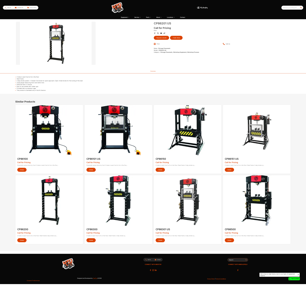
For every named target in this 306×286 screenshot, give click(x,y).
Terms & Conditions (221, 278)
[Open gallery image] (56, 43)
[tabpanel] (84, 43)
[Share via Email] (161, 33)
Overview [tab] (153, 71)
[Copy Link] (164, 33)
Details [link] (22, 170)
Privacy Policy (211, 278)
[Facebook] (150, 270)
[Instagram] (153, 270)
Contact (182, 17)
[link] (31, 7)
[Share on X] (158, 33)
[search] (301, 7)
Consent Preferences (33, 280)
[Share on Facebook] (155, 33)
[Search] (246, 260)
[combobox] (292, 8)
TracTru (95, 278)
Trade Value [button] (176, 38)
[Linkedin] (156, 270)
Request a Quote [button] (161, 38)
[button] (8, 7)
